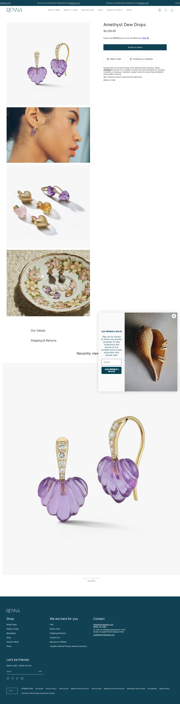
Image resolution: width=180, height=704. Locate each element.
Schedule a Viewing (143, 59)
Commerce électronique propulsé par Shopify (38, 693)
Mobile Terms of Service (80, 689)
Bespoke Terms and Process (114, 689)
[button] (71, 10)
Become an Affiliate (58, 642)
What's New (12, 624)
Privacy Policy (51, 689)
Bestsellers (11, 633)
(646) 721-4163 (99, 627)
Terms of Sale (96, 689)
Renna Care (55, 629)
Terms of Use (64, 689)
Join (40, 671)
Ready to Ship (12, 629)
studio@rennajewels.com (104, 635)
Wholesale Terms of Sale (136, 689)
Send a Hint (116, 59)
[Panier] (172, 10)
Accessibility (152, 689)
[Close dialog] (174, 316)
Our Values (38, 330)
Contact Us (55, 637)
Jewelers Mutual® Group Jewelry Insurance (68, 646)
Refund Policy (164, 689)
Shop (9, 637)
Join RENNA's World (111, 370)
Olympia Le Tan (5, 3)
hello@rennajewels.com (103, 624)
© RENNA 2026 (27, 689)
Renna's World (13, 642)
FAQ (51, 624)
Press (9, 646)
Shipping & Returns (43, 340)
